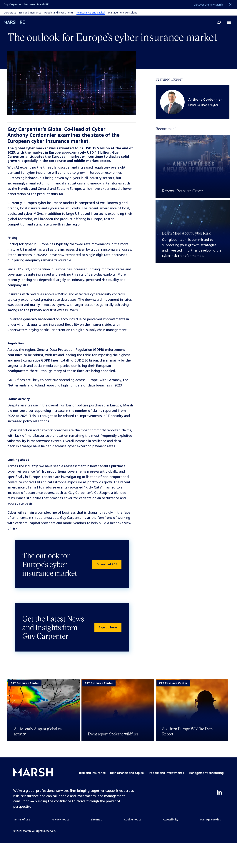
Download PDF (107, 564)
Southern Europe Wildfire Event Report (188, 731)
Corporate (10, 12)
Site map (96, 819)
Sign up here (108, 627)
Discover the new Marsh (208, 4)
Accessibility (170, 819)
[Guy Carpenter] (20, 22)
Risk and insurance (30, 12)
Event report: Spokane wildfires (113, 733)
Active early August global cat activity (38, 731)
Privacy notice (60, 819)
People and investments (59, 12)
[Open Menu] (229, 22)
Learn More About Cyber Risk (186, 232)
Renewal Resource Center (182, 190)
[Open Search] (219, 22)
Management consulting (122, 12)
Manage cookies (210, 819)
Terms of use (21, 819)
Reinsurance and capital (90, 12)
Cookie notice (132, 819)
